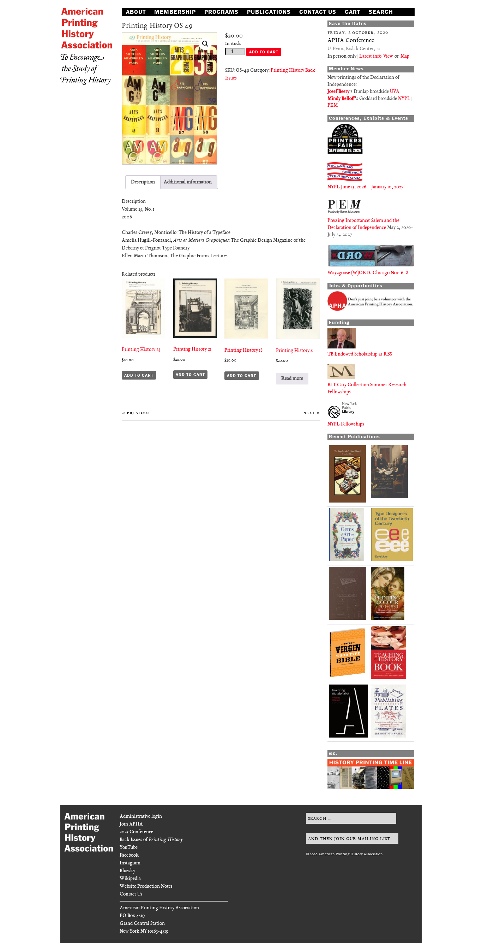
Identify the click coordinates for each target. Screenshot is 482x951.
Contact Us (317, 12)
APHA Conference (350, 40)
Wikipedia (130, 878)
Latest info (370, 56)
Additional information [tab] (188, 182)
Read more (292, 378)
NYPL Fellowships (345, 424)
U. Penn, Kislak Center (350, 49)
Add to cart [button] (138, 375)
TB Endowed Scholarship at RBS (359, 354)
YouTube (129, 847)
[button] (205, 43)
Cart (352, 12)
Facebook (129, 855)
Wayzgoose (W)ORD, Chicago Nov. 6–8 (367, 273)
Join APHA (131, 824)
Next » (311, 413)
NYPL (404, 98)
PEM (332, 105)
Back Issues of (151, 840)
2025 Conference (136, 832)
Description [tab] (143, 182)
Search (381, 12)
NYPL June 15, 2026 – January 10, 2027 (365, 187)
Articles (140, 19)
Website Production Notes (146, 886)
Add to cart (263, 51)
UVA (394, 91)
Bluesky (127, 871)
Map (404, 56)
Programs (221, 12)
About (136, 12)
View (387, 56)
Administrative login (141, 816)
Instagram (130, 863)
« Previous (136, 413)
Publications (269, 12)
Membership (175, 12)
